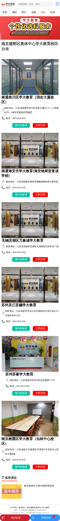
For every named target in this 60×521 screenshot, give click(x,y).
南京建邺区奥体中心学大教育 (38, 507)
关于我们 (13, 507)
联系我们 (22, 507)
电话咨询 (15, 517)
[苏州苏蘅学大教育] (30, 354)
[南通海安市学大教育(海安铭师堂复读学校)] (30, 151)
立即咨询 (40, 125)
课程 (14, 12)
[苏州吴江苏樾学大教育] (30, 285)
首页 (4, 12)
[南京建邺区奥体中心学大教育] (8, 4)
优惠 (33, 12)
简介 (24, 12)
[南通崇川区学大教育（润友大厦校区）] (30, 77)
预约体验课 (21, 125)
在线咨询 (45, 517)
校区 (43, 12)
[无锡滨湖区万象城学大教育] (30, 220)
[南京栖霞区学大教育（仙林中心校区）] (30, 418)
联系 (52, 12)
